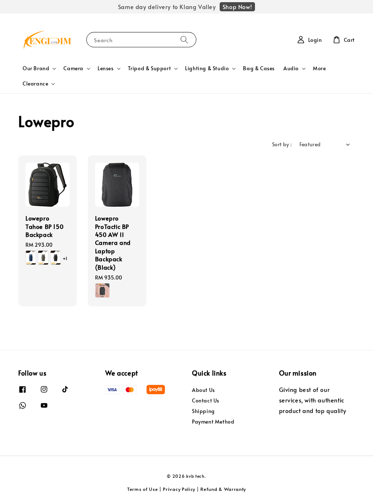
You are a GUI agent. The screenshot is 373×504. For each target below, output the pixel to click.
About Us (203, 390)
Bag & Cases (259, 68)
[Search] (184, 39)
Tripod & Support (149, 68)
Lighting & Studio (207, 68)
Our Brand (36, 68)
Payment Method (213, 421)
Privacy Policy (179, 489)
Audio (291, 68)
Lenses (106, 68)
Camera (73, 68)
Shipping (203, 411)
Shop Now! (237, 7)
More (319, 68)
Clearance (35, 83)
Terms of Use (142, 489)
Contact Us (205, 400)
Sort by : (282, 144)
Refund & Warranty (223, 489)
